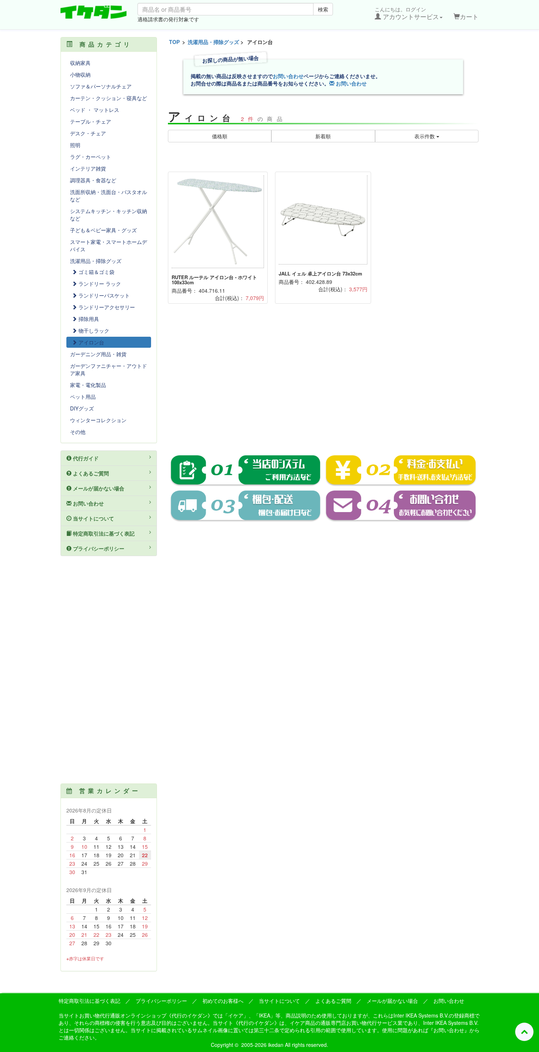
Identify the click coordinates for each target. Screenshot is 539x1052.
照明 (75, 145)
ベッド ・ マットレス (94, 109)
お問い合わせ (288, 76)
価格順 (219, 136)
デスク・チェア (88, 133)
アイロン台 (90, 342)
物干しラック (93, 330)
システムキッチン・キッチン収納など (108, 214)
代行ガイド (85, 458)
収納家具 (80, 62)
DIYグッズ (82, 408)
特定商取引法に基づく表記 (103, 533)
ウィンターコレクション (98, 420)
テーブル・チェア (90, 121)
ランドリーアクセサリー (106, 307)
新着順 (323, 136)
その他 (77, 431)
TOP (174, 41)
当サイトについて (93, 518)
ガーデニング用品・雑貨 (98, 354)
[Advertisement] (323, 384)
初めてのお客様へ (222, 1000)
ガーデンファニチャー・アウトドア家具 (108, 369)
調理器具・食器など (93, 180)
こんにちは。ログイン (407, 13)
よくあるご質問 (90, 473)
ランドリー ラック (99, 283)
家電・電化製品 (88, 384)
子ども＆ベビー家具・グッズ (103, 230)
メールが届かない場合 (98, 488)
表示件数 (425, 136)
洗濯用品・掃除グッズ (213, 41)
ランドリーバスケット (103, 295)
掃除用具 (88, 318)
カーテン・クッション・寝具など (108, 98)
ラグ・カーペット (90, 156)
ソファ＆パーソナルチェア (101, 86)
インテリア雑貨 (88, 168)
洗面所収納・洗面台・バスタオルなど (108, 195)
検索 (323, 9)
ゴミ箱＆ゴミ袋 (95, 271)
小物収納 (80, 74)
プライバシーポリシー (98, 548)
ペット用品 (83, 396)
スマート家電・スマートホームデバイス (108, 245)
